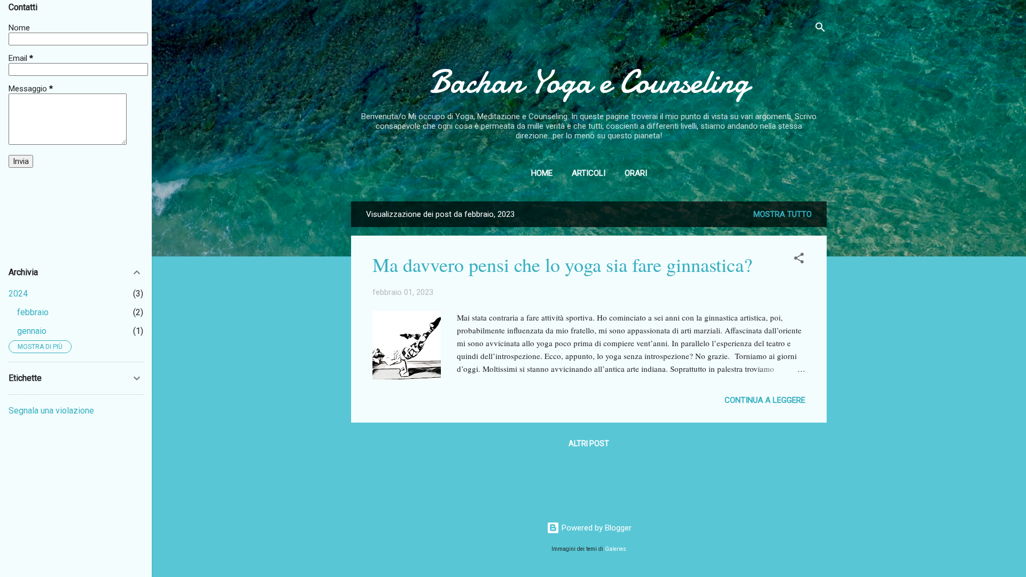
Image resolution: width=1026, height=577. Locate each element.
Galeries (615, 548)
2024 (18, 293)
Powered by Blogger (595, 528)
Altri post (589, 443)
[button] (798, 260)
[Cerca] (820, 29)
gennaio (31, 331)
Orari (636, 173)
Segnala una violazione (51, 411)
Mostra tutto (782, 214)
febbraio (33, 312)
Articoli (588, 173)
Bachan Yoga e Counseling (589, 82)
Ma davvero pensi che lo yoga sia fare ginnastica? (562, 264)
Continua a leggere (765, 400)
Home (542, 173)
